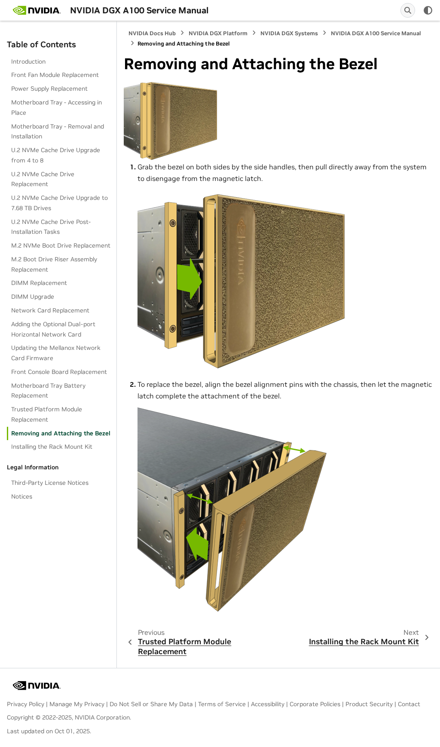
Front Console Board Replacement (59, 372)
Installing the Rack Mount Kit (51, 446)
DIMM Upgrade (32, 296)
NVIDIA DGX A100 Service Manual (376, 33)
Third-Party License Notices (50, 483)
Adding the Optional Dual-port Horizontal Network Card (53, 329)
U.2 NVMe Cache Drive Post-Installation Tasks (51, 227)
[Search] (407, 10)
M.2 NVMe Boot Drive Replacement (60, 245)
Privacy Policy (25, 704)
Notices (21, 496)
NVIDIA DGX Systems (289, 33)
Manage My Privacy (76, 704)
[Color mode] (428, 10)
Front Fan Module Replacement (55, 75)
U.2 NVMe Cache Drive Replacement (42, 179)
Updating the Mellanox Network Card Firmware (56, 353)
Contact (409, 704)
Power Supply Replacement (49, 88)
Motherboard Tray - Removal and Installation (57, 131)
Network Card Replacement (50, 310)
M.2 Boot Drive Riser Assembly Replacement (54, 264)
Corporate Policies (315, 704)
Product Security (369, 704)
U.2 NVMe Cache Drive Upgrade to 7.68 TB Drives (59, 203)
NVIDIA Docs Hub (152, 33)
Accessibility (267, 704)
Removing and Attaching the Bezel (60, 433)
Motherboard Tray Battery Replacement (48, 391)
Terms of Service (222, 704)
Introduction (28, 61)
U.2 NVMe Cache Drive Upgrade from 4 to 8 (55, 155)
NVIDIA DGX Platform (218, 33)
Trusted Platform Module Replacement (46, 414)
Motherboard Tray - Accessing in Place (56, 107)
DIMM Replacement (39, 283)
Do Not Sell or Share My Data (151, 704)
